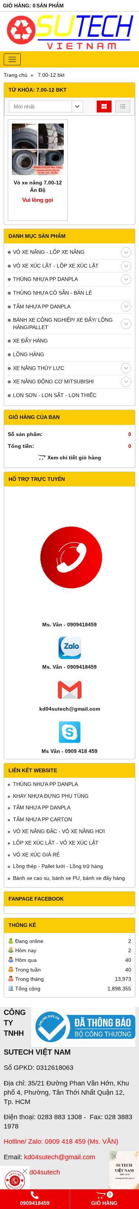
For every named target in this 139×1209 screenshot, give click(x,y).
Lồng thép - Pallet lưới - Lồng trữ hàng (58, 866)
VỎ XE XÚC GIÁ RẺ (36, 855)
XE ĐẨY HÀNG (30, 341)
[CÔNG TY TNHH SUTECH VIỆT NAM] (124, 1173)
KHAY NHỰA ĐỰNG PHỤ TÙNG (51, 796)
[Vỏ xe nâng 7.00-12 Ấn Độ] (38, 150)
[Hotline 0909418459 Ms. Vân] (15, 1181)
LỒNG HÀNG (28, 354)
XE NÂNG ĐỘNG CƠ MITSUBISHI (53, 381)
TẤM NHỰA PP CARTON (42, 819)
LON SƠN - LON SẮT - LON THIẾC (54, 395)
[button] (46, 106)
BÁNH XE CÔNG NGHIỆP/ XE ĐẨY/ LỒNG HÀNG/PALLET (63, 323)
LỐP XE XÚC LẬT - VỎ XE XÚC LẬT (56, 843)
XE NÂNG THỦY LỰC (38, 368)
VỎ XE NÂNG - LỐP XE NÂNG (49, 252)
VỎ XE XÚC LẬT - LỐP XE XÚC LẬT (56, 266)
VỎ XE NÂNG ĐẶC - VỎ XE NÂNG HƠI (59, 831)
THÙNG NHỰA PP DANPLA (45, 279)
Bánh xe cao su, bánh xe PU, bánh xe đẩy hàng (69, 878)
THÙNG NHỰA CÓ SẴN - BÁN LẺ (52, 293)
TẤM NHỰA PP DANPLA (41, 306)
